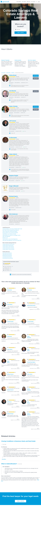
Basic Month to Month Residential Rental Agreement (11, 230)
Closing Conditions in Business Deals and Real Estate (18, 441)
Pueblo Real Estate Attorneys (7, 254)
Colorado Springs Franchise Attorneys (8, 249)
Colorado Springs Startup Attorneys (8, 245)
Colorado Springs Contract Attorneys (8, 246)
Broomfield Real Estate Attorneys (8, 258)
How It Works (19, 1)
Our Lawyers (24, 1)
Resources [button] (28, 1)
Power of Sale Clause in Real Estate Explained (10, 231)
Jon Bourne (12, 90)
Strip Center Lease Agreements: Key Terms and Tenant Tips (12, 240)
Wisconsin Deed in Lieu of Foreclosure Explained (10, 232)
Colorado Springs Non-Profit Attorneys (8, 244)
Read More (4, 459)
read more (26, 95)
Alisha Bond (12, 75)
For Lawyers (33, 1)
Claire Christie (13, 106)
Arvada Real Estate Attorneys (7, 256)
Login (39, 1)
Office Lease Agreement (6, 236)
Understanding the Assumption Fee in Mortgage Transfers (11, 235)
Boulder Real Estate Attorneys (7, 255)
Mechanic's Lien (5, 237)
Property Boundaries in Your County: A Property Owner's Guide (12, 228)
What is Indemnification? (9, 463)
